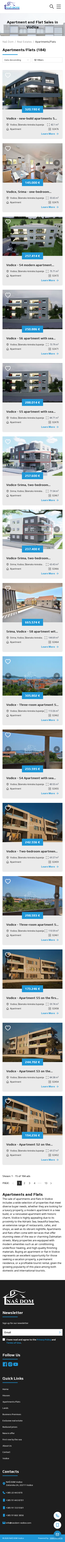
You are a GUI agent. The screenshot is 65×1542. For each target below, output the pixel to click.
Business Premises (12, 1414)
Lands (5, 1408)
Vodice (6, 1458)
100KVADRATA (56, 1538)
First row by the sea (12, 1439)
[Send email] (57, 1534)
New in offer (9, 1433)
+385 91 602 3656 (15, 1515)
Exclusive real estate (13, 1420)
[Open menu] (58, 6)
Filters (40, 60)
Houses (6, 1395)
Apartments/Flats (11, 1401)
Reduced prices (10, 1427)
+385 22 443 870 (14, 1492)
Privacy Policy (44, 1339)
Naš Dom (8, 41)
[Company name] (12, 6)
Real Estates (24, 41)
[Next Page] (50, 1183)
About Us (7, 1445)
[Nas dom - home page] (18, 1298)
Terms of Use (13, 1342)
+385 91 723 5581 (15, 1507)
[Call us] (57, 1515)
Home (6, 1389)
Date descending (12, 60)
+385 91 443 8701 (15, 1500)
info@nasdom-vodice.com (18, 1523)
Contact (6, 1452)
